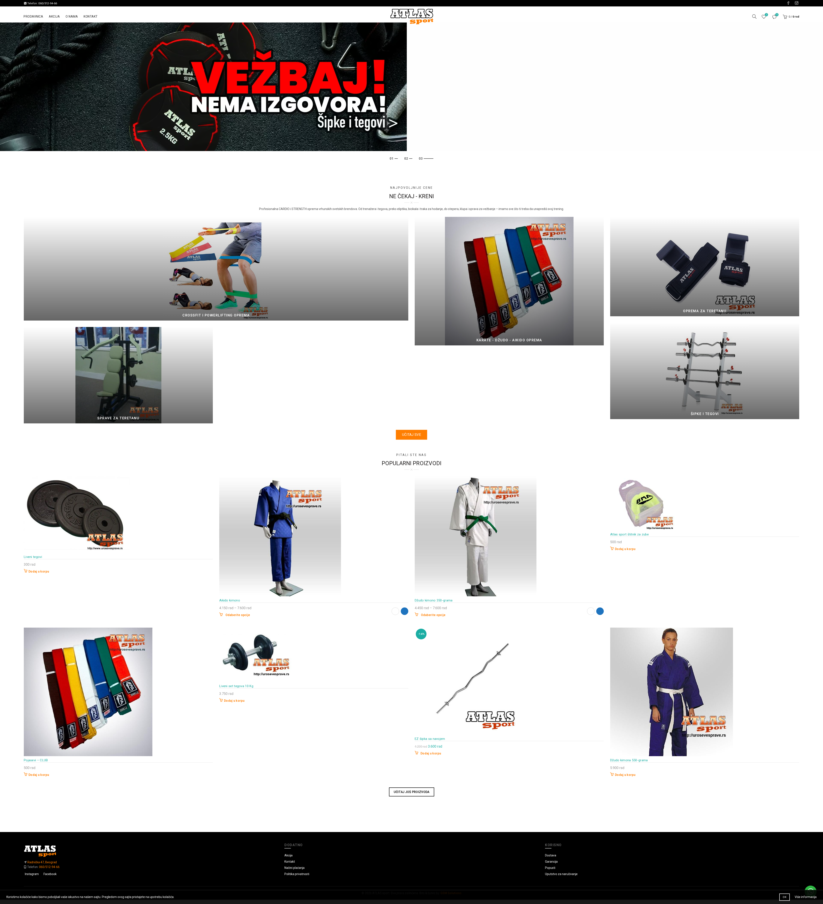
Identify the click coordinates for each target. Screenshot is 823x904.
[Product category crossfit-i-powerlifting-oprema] (216, 269)
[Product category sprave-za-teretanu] (118, 375)
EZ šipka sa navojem (430, 739)
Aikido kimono (229, 600)
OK (784, 897)
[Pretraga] (754, 16)
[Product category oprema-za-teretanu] (704, 266)
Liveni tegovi (33, 557)
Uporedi (777, 14)
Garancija (551, 861)
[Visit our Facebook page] (788, 3)
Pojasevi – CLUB (36, 760)
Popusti (550, 868)
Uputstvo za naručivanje (561, 874)
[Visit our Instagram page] (796, 3)
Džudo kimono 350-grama (434, 600)
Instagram (32, 874)
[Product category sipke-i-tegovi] (704, 371)
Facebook (50, 874)
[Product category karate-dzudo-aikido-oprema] (509, 281)
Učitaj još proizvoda (412, 792)
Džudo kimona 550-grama (629, 760)
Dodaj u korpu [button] (39, 571)
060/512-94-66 (47, 3)
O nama (72, 16)
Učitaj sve (411, 435)
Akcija (54, 16)
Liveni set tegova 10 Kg (236, 686)
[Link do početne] (151, 851)
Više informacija (806, 897)
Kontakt (91, 16)
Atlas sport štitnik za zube (629, 534)
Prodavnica (33, 16)
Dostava (550, 855)
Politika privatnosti (296, 874)
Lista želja (766, 14)
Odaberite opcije (237, 615)
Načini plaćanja (294, 868)
